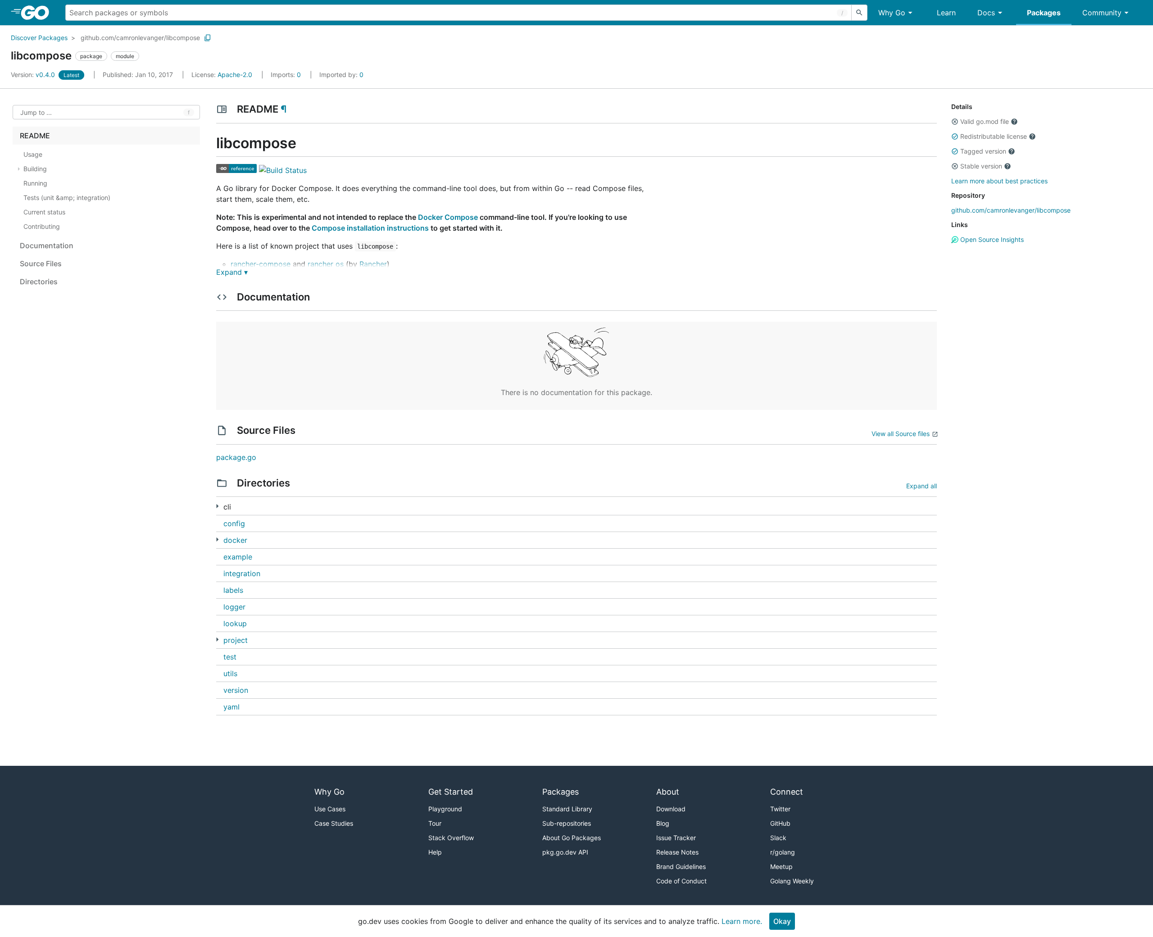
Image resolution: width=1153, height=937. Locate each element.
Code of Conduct (681, 881)
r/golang (782, 852)
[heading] (38, 12)
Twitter (780, 809)
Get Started (450, 791)
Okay (782, 921)
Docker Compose (448, 217)
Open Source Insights (991, 239)
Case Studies (333, 823)
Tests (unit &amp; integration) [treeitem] (66, 197)
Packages (1044, 12)
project (235, 640)
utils (230, 673)
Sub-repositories (566, 823)
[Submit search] (859, 13)
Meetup (781, 866)
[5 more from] (217, 506)
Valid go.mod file (984, 121)
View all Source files (901, 433)
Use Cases (329, 809)
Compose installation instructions (370, 227)
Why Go (891, 12)
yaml (231, 706)
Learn (946, 12)
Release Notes (677, 852)
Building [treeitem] (35, 169)
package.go (236, 457)
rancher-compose (261, 263)
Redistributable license (993, 136)
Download (670, 809)
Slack (778, 837)
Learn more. (742, 921)
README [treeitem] (35, 135)
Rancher (373, 263)
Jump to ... (36, 112)
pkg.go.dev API (565, 852)
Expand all (921, 486)
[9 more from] (217, 539)
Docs (986, 12)
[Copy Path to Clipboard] (208, 38)
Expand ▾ (232, 272)
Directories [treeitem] (39, 281)
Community (1101, 12)
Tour (434, 823)
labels (233, 590)
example (237, 556)
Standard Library (567, 809)
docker (235, 540)
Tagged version (983, 151)
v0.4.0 (34, 74)
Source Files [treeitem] (41, 263)
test (229, 656)
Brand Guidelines (681, 866)
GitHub (780, 823)
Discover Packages (39, 37)
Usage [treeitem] (32, 154)
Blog (662, 823)
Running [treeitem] (35, 183)
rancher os (326, 263)
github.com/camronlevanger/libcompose (140, 37)
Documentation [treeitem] (46, 245)
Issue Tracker (676, 837)
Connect (786, 791)
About (667, 791)
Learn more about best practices (999, 181)
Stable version (981, 166)
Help (435, 852)
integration (241, 573)
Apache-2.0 (235, 74)
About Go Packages (571, 837)
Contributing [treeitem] (41, 226)
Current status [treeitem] (44, 212)
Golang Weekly (792, 881)
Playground (445, 809)
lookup (235, 623)
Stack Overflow (451, 837)
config (234, 523)
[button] (954, 121)
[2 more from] (217, 639)
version (235, 690)
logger (234, 606)
